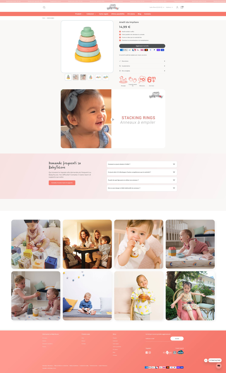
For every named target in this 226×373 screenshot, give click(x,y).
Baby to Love (53, 368)
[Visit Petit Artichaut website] (167, 353)
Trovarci (44, 346)
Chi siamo (131, 14)
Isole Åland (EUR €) (156, 7)
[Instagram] (150, 353)
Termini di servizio (93, 365)
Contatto (147, 14)
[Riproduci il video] (113, 119)
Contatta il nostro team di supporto (62, 182)
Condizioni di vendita (84, 365)
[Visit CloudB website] (180, 352)
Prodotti (78, 14)
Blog (139, 14)
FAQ (83, 338)
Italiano (168, 7)
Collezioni (90, 14)
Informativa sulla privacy (47, 365)
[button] (68, 77)
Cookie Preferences (103, 365)
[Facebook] (147, 353)
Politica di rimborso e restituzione (61, 365)
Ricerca (83, 341)
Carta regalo (103, 14)
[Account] (177, 7)
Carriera (44, 341)
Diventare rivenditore (47, 343)
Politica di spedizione (73, 365)
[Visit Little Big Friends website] (175, 353)
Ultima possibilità (117, 14)
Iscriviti (177, 338)
